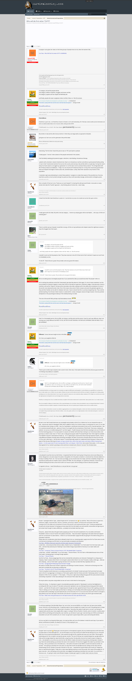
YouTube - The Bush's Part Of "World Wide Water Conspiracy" (55, 569)
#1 (104, 84)
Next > (39, 46)
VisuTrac (40, 143)
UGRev (29, 366)
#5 (104, 179)
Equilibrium (31, 192)
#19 (104, 626)
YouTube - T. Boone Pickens (46, 556)
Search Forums (29, 14)
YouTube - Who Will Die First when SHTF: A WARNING (53, 53)
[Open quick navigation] (104, 18)
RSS (105, 676)
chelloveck (41, 129)
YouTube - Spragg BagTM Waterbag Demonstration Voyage (54, 563)
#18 (104, 601)
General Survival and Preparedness (40, 23)
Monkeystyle (29, 676)
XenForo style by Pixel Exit (51, 679)
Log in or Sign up (89, 1)
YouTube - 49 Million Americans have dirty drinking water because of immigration (60, 543)
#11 (104, 314)
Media (38, 11)
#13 (104, 354)
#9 (104, 234)
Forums (31, 11)
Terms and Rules (98, 678)
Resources (47, 11)
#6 (104, 194)
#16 (104, 451)
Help (92, 676)
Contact (87, 676)
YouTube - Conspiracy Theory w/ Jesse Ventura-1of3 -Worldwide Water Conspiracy (60, 550)
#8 (104, 220)
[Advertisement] (66, 34)
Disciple (30, 327)
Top (101, 676)
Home (97, 676)
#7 (104, 205)
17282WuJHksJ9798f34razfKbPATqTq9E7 (36, 673)
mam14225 (31, 159)
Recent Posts (36, 14)
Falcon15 (30, 463)
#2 (104, 114)
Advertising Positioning (38, 678)
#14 (104, 376)
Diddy (29, 250)
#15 (104, 418)
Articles (57, 11)
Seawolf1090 (55, 23)
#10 (104, 263)
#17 (104, 516)
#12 (104, 328)
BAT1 (29, 236)
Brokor (40, 114)
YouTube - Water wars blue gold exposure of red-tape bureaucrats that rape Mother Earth (62, 595)
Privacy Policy (104, 678)
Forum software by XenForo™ (35, 679)
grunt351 (30, 221)
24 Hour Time (37, 676)
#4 (104, 143)
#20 (104, 659)
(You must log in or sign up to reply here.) (97, 662)
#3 (104, 129)
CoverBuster (31, 207)
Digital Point (45, 678)
